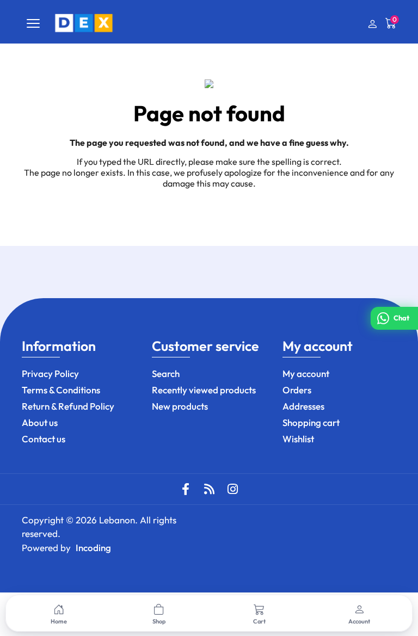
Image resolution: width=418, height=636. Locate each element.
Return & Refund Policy (68, 406)
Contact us (43, 438)
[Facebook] (185, 489)
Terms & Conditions (61, 390)
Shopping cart (311, 422)
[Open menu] (33, 23)
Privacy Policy (50, 373)
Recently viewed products (204, 390)
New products (180, 406)
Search (166, 373)
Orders (296, 390)
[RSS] (209, 489)
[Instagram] (232, 489)
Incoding (93, 547)
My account (305, 373)
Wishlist (298, 438)
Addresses (303, 406)
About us (40, 422)
